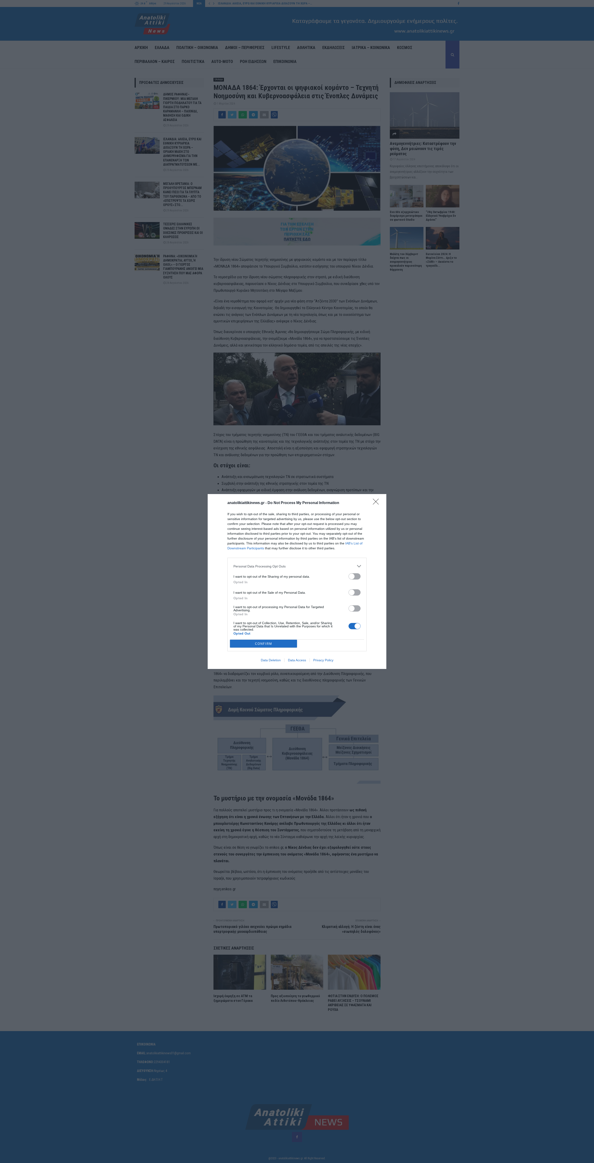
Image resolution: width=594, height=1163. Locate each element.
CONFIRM (263, 643)
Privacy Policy (323, 660)
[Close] (377, 503)
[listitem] (297, 566)
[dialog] (297, 581)
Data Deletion (271, 660)
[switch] (355, 576)
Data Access (297, 660)
